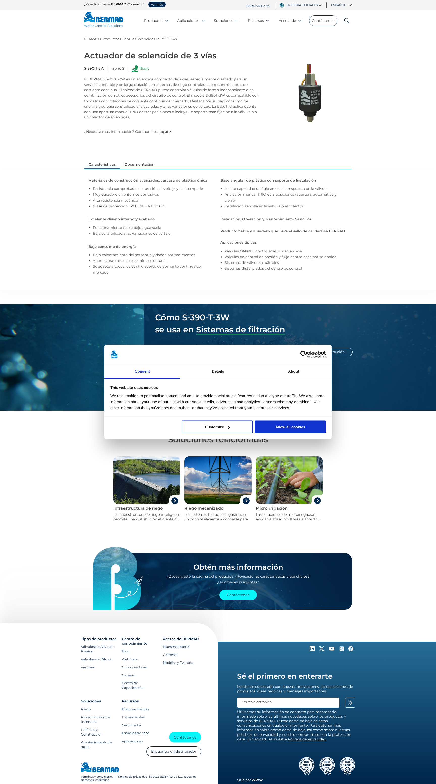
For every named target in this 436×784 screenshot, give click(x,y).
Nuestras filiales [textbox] (302, 5)
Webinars (130, 659)
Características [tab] (102, 164)
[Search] (344, 21)
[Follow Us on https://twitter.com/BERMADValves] (322, 650)
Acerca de (287, 20)
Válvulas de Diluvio (96, 659)
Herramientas (133, 717)
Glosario (128, 675)
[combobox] (304, 5)
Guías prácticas (134, 667)
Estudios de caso (135, 733)
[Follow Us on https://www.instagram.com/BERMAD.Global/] (342, 650)
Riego (86, 709)
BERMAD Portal (258, 5)
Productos (153, 20)
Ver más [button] (157, 4)
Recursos (256, 20)
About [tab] (293, 371)
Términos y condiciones (97, 776)
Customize (214, 427)
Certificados (131, 725)
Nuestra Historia (176, 647)
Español (338, 5)
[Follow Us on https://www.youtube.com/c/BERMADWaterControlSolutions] (332, 650)
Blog (126, 651)
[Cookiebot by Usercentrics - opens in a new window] (304, 354)
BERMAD (91, 39)
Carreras (169, 655)
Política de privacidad (132, 776)
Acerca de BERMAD (181, 638)
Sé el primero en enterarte (284, 676)
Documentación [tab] (140, 164)
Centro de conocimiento (134, 641)
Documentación (135, 709)
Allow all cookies (290, 427)
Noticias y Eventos (178, 662)
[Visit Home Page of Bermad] (100, 767)
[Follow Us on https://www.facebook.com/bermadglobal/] (350, 650)
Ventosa (87, 667)
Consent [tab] (142, 371)
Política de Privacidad (307, 739)
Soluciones (223, 20)
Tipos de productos (98, 638)
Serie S (118, 68)
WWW (257, 780)
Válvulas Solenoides (138, 39)
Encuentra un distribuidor (173, 751)
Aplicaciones (188, 20)
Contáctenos (323, 20)
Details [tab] (218, 371)
